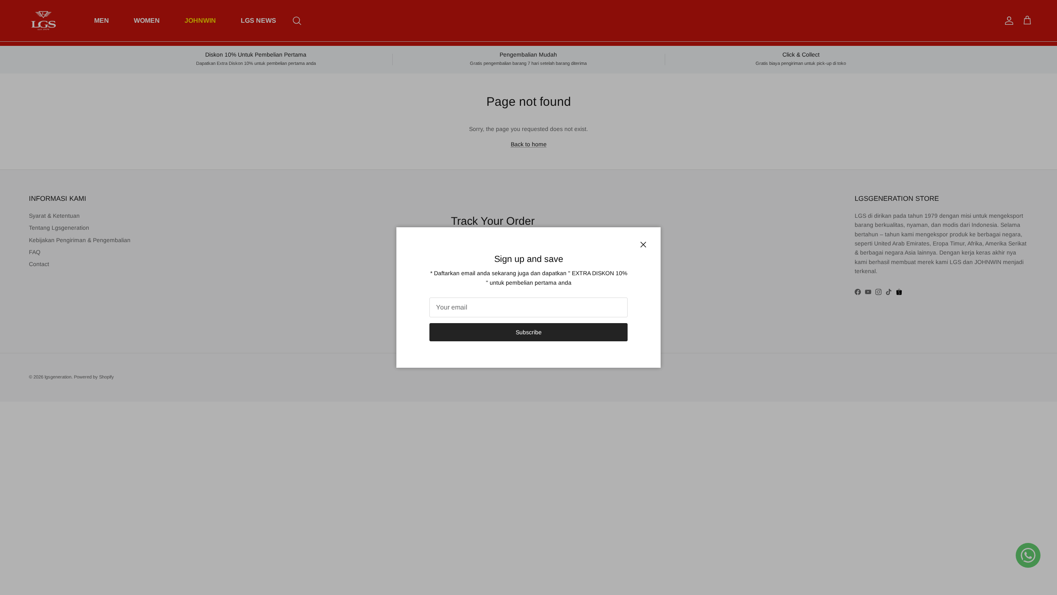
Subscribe (529, 332)
